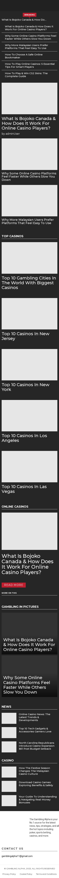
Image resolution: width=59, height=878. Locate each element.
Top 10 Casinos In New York (25, 387)
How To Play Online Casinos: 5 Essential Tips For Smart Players (30, 65)
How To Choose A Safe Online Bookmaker (24, 56)
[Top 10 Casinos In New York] (29, 365)
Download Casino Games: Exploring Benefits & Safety (36, 784)
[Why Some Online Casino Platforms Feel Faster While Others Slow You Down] (29, 154)
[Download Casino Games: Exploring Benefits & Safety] (9, 786)
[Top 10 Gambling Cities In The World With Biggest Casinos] (29, 258)
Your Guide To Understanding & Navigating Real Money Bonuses (38, 799)
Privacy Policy (9, 874)
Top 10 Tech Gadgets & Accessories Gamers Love (35, 730)
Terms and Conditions (46, 874)
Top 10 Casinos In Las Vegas (24, 489)
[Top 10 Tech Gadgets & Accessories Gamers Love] (9, 732)
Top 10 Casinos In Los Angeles (24, 438)
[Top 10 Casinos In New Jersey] (29, 314)
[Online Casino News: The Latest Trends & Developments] (9, 718)
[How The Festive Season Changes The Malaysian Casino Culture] (9, 772)
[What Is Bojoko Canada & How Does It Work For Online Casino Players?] (29, 98)
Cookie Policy (26, 874)
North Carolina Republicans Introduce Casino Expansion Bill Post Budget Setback (36, 745)
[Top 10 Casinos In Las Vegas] (29, 466)
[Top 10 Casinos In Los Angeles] (29, 416)
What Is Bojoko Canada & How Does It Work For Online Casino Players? (25, 19)
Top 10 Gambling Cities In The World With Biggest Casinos (29, 282)
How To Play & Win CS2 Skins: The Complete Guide (26, 75)
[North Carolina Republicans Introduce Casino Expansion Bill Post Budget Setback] (9, 746)
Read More (13, 585)
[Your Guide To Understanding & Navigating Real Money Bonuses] (9, 800)
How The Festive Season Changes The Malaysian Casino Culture (34, 770)
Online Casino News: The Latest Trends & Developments (34, 717)
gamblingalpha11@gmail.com (17, 856)
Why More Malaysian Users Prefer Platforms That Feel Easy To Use (26, 47)
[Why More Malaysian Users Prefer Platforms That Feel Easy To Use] (29, 200)
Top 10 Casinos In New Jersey (25, 336)
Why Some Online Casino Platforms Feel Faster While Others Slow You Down (30, 37)
